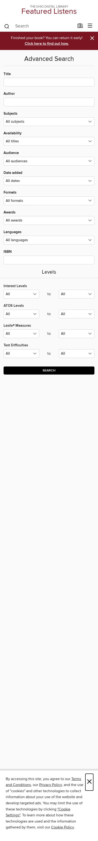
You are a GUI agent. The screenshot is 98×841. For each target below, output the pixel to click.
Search (49, 370)
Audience (11, 153)
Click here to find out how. (47, 43)
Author (9, 93)
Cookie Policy (62, 827)
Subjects (10, 113)
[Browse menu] (90, 26)
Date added (13, 173)
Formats (10, 192)
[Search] (7, 26)
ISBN (8, 251)
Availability (13, 133)
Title (7, 74)
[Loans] (80, 26)
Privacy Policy (50, 784)
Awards (9, 212)
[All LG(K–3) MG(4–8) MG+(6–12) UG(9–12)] (21, 296)
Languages (12, 232)
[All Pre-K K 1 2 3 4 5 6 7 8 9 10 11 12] (21, 355)
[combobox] (39, 26)
